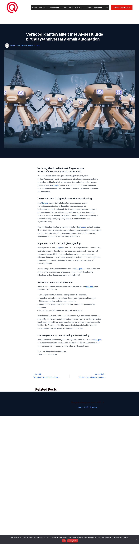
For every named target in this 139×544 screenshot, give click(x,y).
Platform (42, 7)
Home (34, 7)
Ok (64, 541)
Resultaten (98, 7)
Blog (106, 7)
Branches (67, 7)
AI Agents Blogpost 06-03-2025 (87, 402)
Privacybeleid (72, 541)
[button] (121, 7)
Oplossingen (54, 7)
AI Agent (55, 185)
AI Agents (78, 7)
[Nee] (136, 539)
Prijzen (89, 7)
